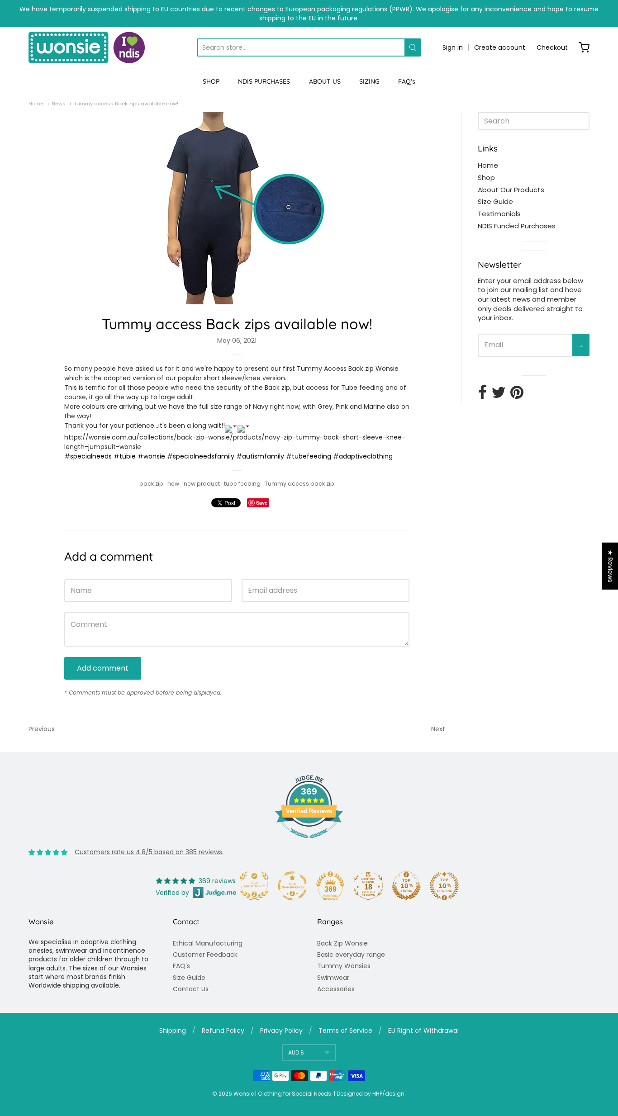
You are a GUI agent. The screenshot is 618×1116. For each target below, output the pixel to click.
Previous (42, 728)
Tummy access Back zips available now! (126, 103)
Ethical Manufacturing (207, 943)
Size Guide (495, 201)
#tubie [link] (125, 456)
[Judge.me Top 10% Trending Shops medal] (444, 885)
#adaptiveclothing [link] (363, 456)
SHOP (211, 81)
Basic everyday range (351, 954)
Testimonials (499, 213)
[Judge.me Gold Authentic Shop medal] (254, 885)
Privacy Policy (281, 1030)
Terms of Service (345, 1030)
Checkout (552, 47)
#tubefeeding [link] (308, 456)
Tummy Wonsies (344, 965)
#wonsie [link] (151, 456)
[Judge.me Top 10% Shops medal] (406, 885)
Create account (499, 47)
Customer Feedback (205, 954)
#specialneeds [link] (88, 456)
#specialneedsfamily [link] (200, 456)
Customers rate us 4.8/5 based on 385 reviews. (149, 851)
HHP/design (388, 1093)
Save (261, 502)
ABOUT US (325, 81)
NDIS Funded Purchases (517, 226)
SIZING (369, 81)
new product (202, 483)
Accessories (336, 988)
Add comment (102, 668)
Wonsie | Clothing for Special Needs (282, 1093)
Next (438, 728)
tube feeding (242, 483)
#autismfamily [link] (260, 456)
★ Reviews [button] (610, 566)
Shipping (172, 1030)
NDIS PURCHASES (264, 81)
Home (36, 103)
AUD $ (296, 1052)
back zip (151, 483)
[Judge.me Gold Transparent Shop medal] (292, 885)
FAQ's (406, 81)
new (173, 483)
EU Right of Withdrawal (423, 1030)
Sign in (452, 47)
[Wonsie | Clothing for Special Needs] (87, 47)
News (59, 103)
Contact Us (191, 988)
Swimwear (333, 977)
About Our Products (511, 189)
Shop (486, 177)
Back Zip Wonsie (342, 943)
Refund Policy (223, 1030)
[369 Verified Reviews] (309, 842)
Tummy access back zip (299, 483)
